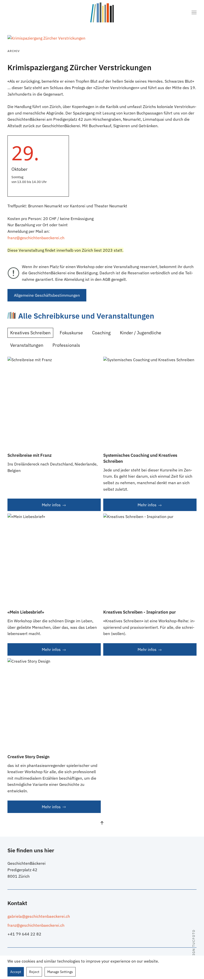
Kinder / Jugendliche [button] (140, 333)
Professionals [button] (66, 345)
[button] (194, 12)
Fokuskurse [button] (71, 333)
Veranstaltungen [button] (26, 345)
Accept (15, 972)
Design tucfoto (194, 946)
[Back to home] (102, 12)
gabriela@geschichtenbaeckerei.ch (38, 916)
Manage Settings (60, 972)
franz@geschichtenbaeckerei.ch (35, 237)
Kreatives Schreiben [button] (30, 333)
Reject (34, 972)
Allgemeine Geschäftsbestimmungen (47, 295)
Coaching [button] (101, 333)
